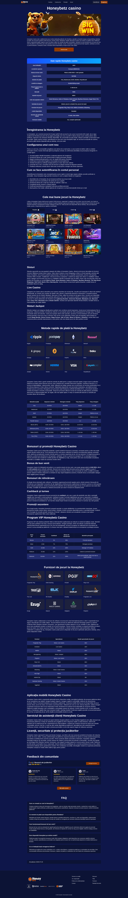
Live (54, 209)
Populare (35, 209)
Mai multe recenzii (64, 788)
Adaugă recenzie (93, 763)
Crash (72, 209)
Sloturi (91, 209)
